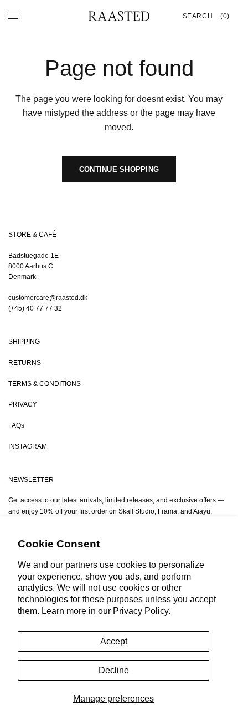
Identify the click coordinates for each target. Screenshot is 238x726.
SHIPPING (24, 342)
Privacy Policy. (141, 611)
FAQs (16, 425)
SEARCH (198, 16)
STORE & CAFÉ (32, 234)
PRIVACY (22, 404)
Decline (114, 670)
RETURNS (24, 363)
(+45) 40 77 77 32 (35, 308)
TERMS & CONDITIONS (44, 384)
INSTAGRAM (27, 446)
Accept (113, 641)
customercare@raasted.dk (47, 298)
